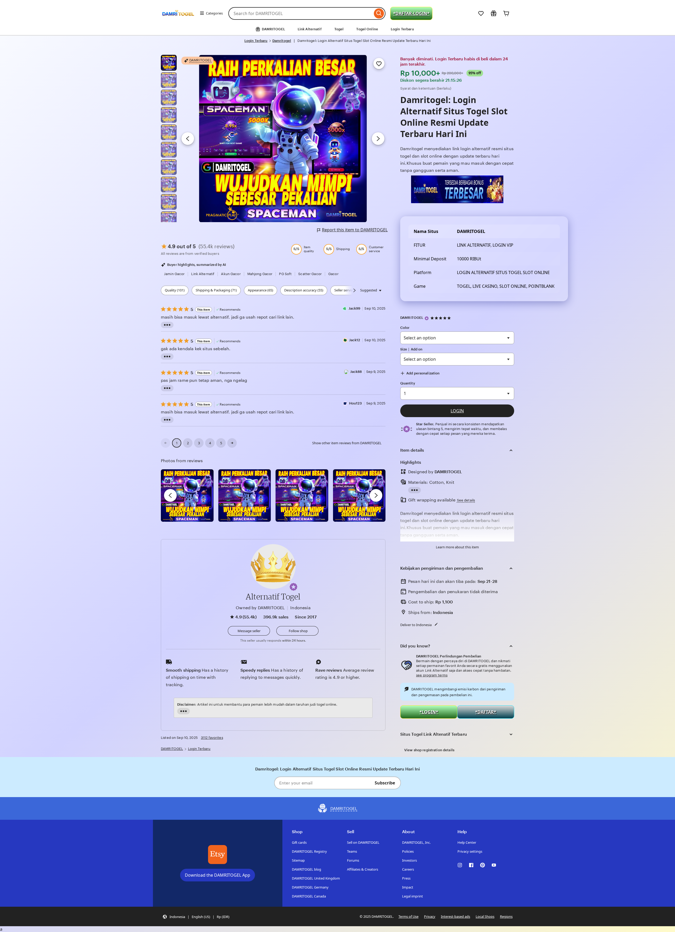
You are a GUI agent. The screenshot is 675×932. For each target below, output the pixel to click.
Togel (339, 29)
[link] (165, 443)
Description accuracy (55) (303, 290)
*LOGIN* (429, 712)
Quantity (407, 383)
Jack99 (354, 308)
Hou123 (355, 403)
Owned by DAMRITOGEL (260, 607)
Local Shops (485, 916)
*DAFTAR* (485, 712)
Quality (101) (175, 290)
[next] (376, 495)
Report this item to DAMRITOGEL (355, 230)
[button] (293, 587)
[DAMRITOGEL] (178, 20)
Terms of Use (408, 916)
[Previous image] (187, 138)
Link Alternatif (310, 29)
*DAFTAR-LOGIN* (411, 13)
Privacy (429, 916)
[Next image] (378, 138)
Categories (214, 13)
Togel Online (367, 29)
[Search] (379, 13)
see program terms (431, 675)
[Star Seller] (426, 318)
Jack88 (356, 372)
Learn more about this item (457, 547)
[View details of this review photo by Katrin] (359, 495)
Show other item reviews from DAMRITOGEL (347, 443)
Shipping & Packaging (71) (216, 290)
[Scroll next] (354, 290)
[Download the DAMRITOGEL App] (217, 854)
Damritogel (281, 41)
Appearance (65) (260, 290)
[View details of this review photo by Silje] (302, 495)
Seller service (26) (347, 290)
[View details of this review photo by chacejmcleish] (244, 495)
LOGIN (457, 411)
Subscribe (385, 783)
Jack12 (354, 340)
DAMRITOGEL (411, 318)
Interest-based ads (455, 916)
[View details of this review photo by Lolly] (187, 495)
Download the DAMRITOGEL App (217, 875)
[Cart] (506, 13)
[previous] (170, 495)
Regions (506, 916)
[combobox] (300, 13)
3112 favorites (212, 738)
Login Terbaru (402, 29)
